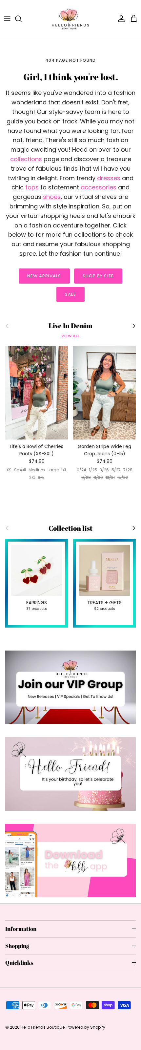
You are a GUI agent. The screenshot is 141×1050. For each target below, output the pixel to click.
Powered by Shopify (86, 1027)
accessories (98, 187)
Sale (70, 294)
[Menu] (7, 18)
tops (32, 187)
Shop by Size (98, 276)
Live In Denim (70, 326)
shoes (52, 197)
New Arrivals (44, 276)
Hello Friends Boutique (43, 1027)
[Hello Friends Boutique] (70, 18)
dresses (108, 178)
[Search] (21, 18)
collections (26, 159)
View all (70, 335)
